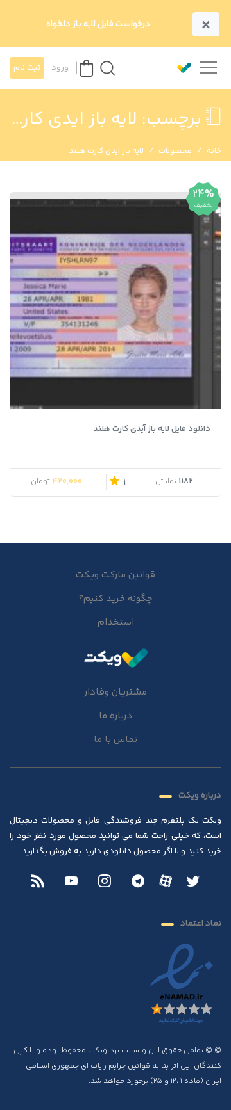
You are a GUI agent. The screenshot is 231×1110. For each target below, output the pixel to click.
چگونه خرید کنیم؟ (116, 598)
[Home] (115, 657)
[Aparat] (165, 880)
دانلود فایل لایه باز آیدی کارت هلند (152, 428)
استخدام (116, 622)
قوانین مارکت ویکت (115, 575)
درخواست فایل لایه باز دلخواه (98, 24)
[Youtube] (71, 882)
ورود (60, 67)
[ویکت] (178, 68)
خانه (214, 151)
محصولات (175, 151)
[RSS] (38, 882)
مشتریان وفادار (115, 692)
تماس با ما (115, 739)
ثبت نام (26, 67)
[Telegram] (138, 882)
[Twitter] (193, 882)
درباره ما (115, 716)
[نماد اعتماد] (181, 984)
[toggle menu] (207, 68)
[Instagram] (104, 882)
